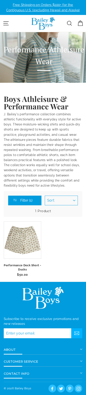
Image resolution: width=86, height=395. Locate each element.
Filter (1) (25, 200)
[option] (43, 7)
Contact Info (16, 374)
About (10, 350)
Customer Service (21, 362)
